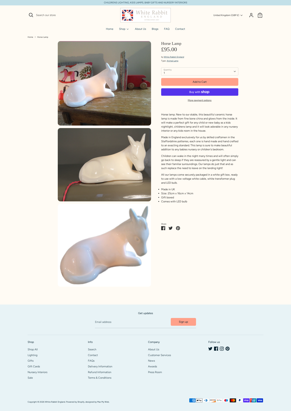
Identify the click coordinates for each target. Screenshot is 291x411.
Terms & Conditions (99, 377)
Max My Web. (103, 402)
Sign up (183, 321)
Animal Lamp (172, 61)
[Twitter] (210, 349)
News (151, 360)
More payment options (200, 100)
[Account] (251, 15)
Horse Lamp (42, 37)
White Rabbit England (174, 57)
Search (92, 349)
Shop (122, 29)
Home (109, 29)
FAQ (166, 29)
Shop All (33, 349)
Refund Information (99, 372)
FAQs (91, 360)
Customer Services (159, 355)
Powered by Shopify (75, 402)
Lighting (32, 355)
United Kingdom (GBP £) (226, 15)
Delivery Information (100, 366)
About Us (140, 29)
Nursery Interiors (37, 372)
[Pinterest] (227, 349)
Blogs (155, 29)
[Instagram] (222, 349)
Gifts (31, 360)
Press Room (155, 372)
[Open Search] (31, 15)
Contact (180, 29)
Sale (30, 377)
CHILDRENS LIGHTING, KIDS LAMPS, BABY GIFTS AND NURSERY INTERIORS (145, 2)
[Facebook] (216, 349)
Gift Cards (34, 366)
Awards (152, 366)
